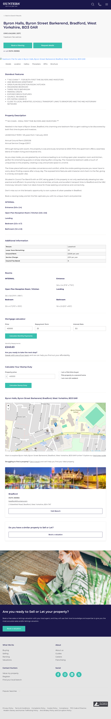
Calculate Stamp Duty (18, 385)
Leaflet (92, 450)
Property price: (11, 372)
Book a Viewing (17, 45)
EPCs (45, 64)
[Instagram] (65, 674)
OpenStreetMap (98, 450)
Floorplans (36, 64)
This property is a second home (73, 375)
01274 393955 (14, 51)
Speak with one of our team (17, 355)
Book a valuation (56, 535)
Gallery (26, 64)
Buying (6, 650)
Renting (6, 657)
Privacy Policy (8, 708)
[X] (79, 674)
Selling (5, 654)
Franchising (61, 660)
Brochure (54, 64)
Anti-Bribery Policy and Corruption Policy (55, 710)
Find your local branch (12, 680)
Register (6, 677)
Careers (59, 657)
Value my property (11, 673)
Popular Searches (10, 691)
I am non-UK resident (69, 378)
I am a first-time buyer (70, 372)
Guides (59, 654)
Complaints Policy (38, 708)
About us (59, 650)
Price (7, 324)
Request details (47, 45)
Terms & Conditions (22, 708)
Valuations (7, 660)
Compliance (63, 708)
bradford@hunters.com (18, 501)
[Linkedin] (72, 674)
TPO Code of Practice (78, 708)
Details (8, 64)
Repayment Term (42, 324)
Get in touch (35, 462)
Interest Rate (78, 324)
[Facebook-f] (58, 674)
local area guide (99, 455)
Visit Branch (55, 511)
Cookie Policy (52, 708)
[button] (55, 425)
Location (17, 64)
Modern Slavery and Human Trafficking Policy (20, 710)
